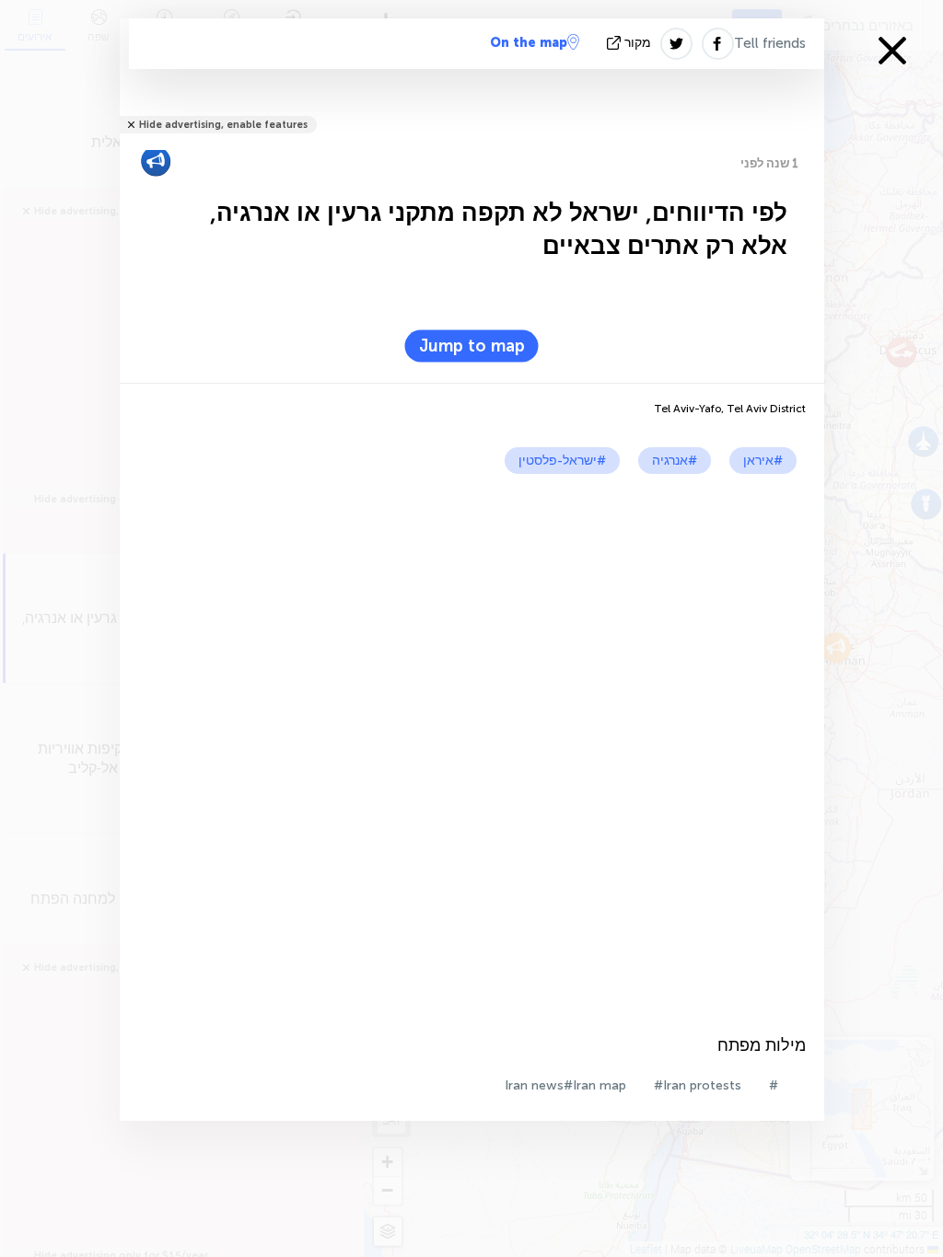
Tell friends (770, 43)
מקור (637, 43)
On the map (528, 43)
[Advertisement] (472, 612)
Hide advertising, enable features (223, 125)
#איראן (763, 460)
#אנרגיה (674, 460)
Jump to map (472, 346)
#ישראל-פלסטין (562, 460)
